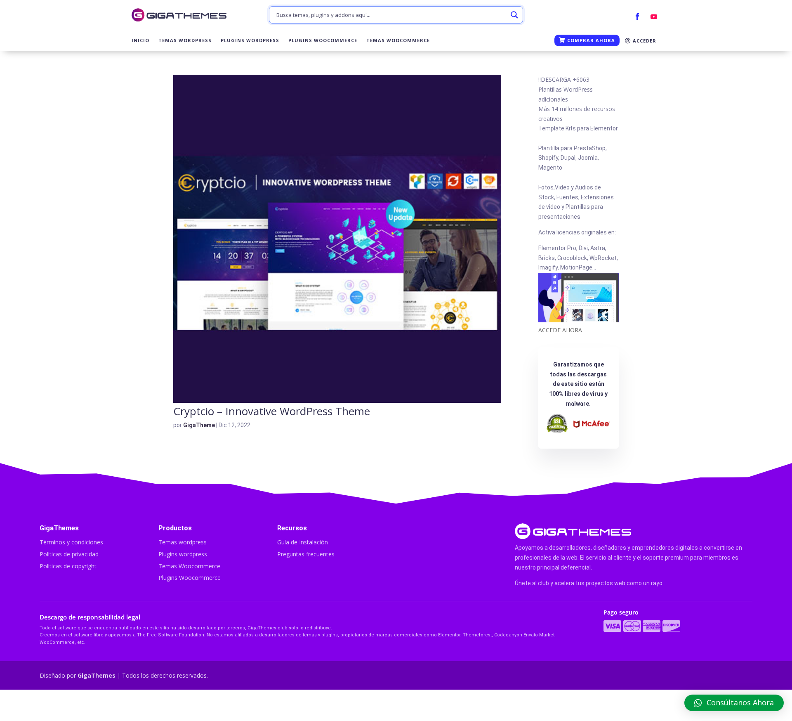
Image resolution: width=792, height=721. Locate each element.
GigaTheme (199, 425)
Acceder (643, 41)
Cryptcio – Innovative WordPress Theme (271, 411)
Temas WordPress (185, 40)
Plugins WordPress (250, 40)
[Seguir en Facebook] (637, 16)
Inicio (140, 40)
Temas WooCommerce (398, 40)
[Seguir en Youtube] (653, 16)
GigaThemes (97, 675)
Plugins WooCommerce (322, 40)
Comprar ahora (590, 40)
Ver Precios (577, 705)
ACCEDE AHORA (560, 330)
